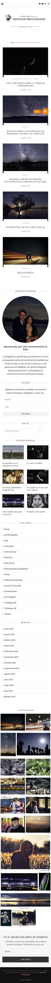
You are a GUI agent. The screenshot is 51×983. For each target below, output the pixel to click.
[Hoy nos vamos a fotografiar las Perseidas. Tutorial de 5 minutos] (25, 111)
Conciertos (9, 546)
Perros (7, 574)
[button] (45, 111)
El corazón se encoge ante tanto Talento (37, 488)
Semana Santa (10, 591)
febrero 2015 (9, 696)
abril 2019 (8, 691)
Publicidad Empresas (13, 580)
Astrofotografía (10, 534)
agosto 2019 (9, 674)
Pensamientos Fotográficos (16, 568)
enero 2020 (9, 645)
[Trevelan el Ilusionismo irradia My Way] (13, 477)
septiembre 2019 (11, 668)
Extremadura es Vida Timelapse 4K (25, 227)
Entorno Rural (17, 79)
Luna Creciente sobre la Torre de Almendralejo (25, 84)
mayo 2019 (9, 685)
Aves (6, 540)
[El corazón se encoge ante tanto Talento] (38, 477)
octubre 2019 (10, 662)
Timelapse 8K (10, 608)
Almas (6, 529)
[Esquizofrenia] (25, 252)
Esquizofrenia (25, 272)
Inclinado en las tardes (36, 511)
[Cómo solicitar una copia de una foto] (13, 501)
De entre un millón (34, 463)
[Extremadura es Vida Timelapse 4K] (25, 207)
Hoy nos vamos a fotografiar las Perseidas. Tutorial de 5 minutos (25, 132)
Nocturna (27, 79)
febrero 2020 (9, 640)
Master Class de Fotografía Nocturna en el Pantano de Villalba (26, 180)
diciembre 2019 (11, 651)
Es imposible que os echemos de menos (10, 464)
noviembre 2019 (11, 657)
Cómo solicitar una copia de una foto (12, 512)
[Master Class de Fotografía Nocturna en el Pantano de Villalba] (25, 159)
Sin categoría (10, 596)
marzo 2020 (9, 634)
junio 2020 (9, 628)
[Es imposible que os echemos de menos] (13, 452)
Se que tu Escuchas (12, 585)
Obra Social (9, 563)
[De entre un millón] (38, 452)
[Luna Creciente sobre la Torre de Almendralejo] (25, 63)
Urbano (36, 79)
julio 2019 (8, 679)
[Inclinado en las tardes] (38, 501)
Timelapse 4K (25, 223)
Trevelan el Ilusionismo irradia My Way (11, 488)
